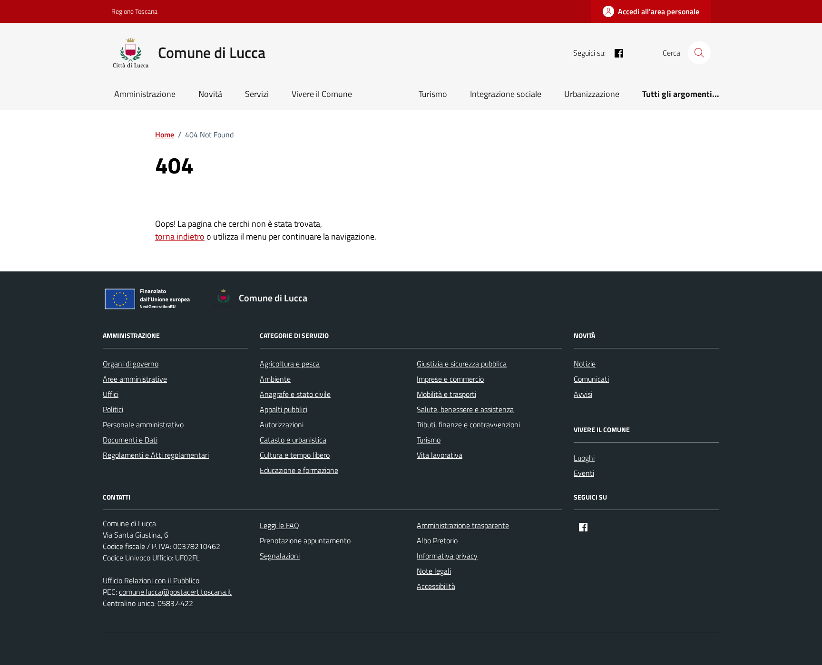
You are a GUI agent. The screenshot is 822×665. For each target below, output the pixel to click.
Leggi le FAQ (279, 525)
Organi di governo (130, 363)
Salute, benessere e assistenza (465, 409)
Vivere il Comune (322, 93)
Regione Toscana (134, 11)
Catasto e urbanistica (293, 439)
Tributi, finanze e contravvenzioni (468, 424)
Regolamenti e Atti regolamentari (156, 455)
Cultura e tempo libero (295, 455)
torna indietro (180, 236)
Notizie (585, 363)
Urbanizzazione (591, 93)
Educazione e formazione (299, 470)
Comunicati (591, 379)
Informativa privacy (447, 555)
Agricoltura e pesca (290, 363)
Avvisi (583, 394)
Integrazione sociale (505, 93)
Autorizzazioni (281, 424)
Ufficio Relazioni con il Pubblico (151, 580)
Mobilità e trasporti (446, 394)
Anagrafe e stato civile (295, 394)
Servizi (257, 93)
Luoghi (584, 457)
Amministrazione (145, 93)
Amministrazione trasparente (463, 525)
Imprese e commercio (450, 379)
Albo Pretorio (437, 540)
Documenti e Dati (130, 439)
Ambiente (275, 379)
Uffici (110, 394)
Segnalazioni (280, 555)
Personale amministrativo (143, 424)
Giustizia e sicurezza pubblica (462, 363)
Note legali (434, 571)
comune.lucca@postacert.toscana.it (175, 592)
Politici (113, 409)
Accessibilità (436, 586)
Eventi (584, 473)
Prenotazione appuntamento (305, 540)
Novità (210, 93)
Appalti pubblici (283, 409)
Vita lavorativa (439, 455)
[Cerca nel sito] (699, 52)
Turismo (433, 93)
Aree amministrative (135, 379)
